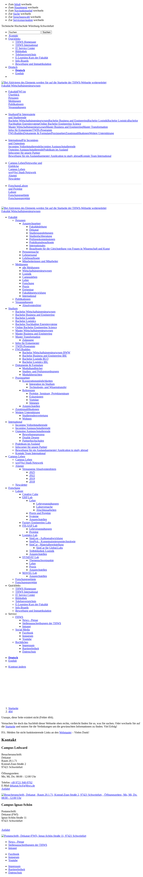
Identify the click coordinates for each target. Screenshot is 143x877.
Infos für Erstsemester (20, 130)
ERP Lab (27, 497)
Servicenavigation (23, 20)
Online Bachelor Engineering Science (60, 123)
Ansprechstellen (31, 406)
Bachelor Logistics (117, 120)
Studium (21, 116)
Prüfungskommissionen (42, 239)
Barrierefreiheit (30, 648)
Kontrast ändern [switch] (17, 666)
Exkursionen (36, 396)
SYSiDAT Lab (30, 557)
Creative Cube (30, 494)
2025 (32, 472)
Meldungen (14, 101)
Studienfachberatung (40, 236)
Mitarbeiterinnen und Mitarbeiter (40, 261)
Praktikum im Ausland (55, 149)
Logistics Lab (29, 535)
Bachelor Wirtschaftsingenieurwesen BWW (46, 352)
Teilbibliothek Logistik (41, 550)
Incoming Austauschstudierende (58, 146)
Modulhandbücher (32, 368)
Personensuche (30, 251)
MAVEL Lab (29, 572)
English (19, 73)
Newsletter (14, 178)
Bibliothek (21, 51)
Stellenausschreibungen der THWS (41, 623)
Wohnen (27, 418)
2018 (32, 481)
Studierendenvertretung (35, 415)
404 (10, 711)
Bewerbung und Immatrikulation (33, 63)
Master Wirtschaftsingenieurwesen (27, 126)
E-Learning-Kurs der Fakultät (31, 57)
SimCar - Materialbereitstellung (46, 544)
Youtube (27, 639)
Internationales (37, 245)
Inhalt (17, 4)
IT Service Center (25, 48)
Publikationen (16, 104)
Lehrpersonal (29, 254)
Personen (13, 97)
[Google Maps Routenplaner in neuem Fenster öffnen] (71, 797)
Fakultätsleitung (38, 226)
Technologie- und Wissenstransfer (47, 387)
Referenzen (28, 390)
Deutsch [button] (12, 67)
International (23, 142)
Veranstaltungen (17, 107)
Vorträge (34, 399)
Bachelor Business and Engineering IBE (44, 355)
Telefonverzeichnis (25, 54)
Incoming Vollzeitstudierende (24, 146)
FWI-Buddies (15, 133)
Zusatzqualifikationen (77, 133)
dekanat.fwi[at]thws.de (22, 785)
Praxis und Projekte (40, 513)
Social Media (22, 629)
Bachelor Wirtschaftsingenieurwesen (28, 120)
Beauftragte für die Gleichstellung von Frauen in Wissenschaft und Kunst (69, 248)
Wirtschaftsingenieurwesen (37, 270)
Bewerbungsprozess (33, 434)
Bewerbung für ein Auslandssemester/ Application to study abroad (44, 155)
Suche (16, 13)
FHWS (19, 617)
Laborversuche (44, 506)
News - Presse (30, 620)
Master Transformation (95, 126)
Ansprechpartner (31, 223)
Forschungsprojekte (19, 198)
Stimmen (34, 402)
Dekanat (34, 229)
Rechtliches (21, 642)
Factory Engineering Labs (36, 522)
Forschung (18, 187)
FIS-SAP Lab (29, 525)
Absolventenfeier (31, 305)
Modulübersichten (32, 374)
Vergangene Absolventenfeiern (39, 469)
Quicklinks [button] (14, 38)
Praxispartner (58, 133)
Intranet (26, 626)
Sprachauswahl (21, 16)
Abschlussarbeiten (46, 509)
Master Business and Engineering (64, 126)
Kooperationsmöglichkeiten (37, 380)
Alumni (12, 175)
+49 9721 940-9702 (21, 782)
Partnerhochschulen (33, 440)
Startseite (13, 708)
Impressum (28, 645)
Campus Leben (16, 169)
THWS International (26, 45)
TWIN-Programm (42, 130)
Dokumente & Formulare (37, 133)
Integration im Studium (42, 384)
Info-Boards (22, 60)
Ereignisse (28, 289)
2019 (32, 478)
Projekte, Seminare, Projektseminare (49, 393)
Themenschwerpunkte (41, 560)
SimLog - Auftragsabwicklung (46, 538)
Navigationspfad (23, 10)
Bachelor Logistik (97, 120)
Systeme (34, 516)
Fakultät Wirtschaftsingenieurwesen (20, 85)
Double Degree (30, 437)
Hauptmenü (20, 7)
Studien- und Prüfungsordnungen (40, 371)
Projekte (33, 532)
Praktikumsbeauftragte (41, 242)
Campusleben (29, 276)
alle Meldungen (30, 267)
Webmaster (65, 732)
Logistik (26, 273)
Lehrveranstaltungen (47, 503)
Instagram (27, 635)
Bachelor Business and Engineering (68, 120)
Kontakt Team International (96, 155)
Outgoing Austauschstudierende (25, 149)
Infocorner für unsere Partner (24, 152)
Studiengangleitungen (41, 232)
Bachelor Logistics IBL (35, 361)
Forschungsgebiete (18, 195)
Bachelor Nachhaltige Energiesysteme (36, 324)
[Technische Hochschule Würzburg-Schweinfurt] (53, 82)
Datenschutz (29, 651)
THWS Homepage (25, 41)
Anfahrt (5, 788)
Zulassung (28, 339)
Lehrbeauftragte (31, 258)
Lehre (25, 280)
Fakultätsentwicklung (34, 292)
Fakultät (17, 93)
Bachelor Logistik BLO (35, 358)
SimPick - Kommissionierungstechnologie (52, 541)
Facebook (27, 632)
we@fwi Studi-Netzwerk (22, 172)
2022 (32, 475)
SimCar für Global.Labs (49, 547)
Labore (12, 191)
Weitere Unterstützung (101, 133)
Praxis (25, 286)
